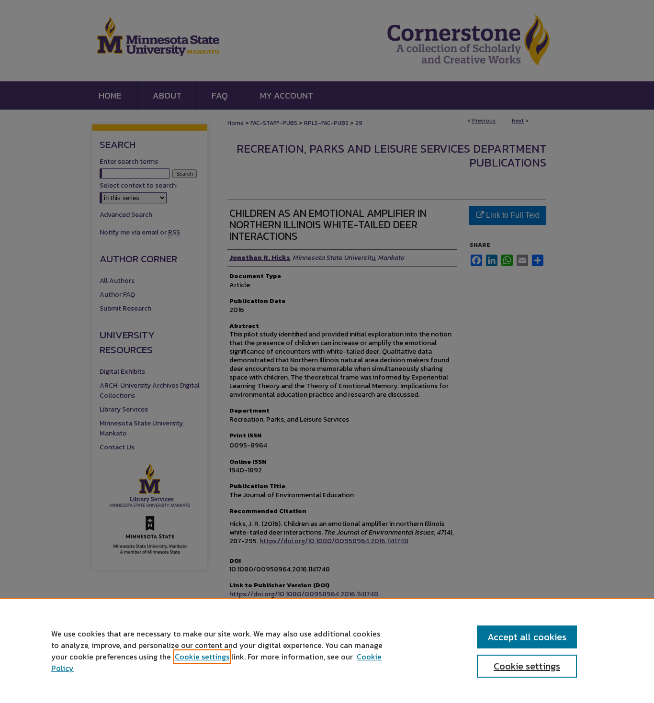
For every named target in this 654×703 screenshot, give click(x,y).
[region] (327, 650)
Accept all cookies (526, 637)
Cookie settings (202, 656)
